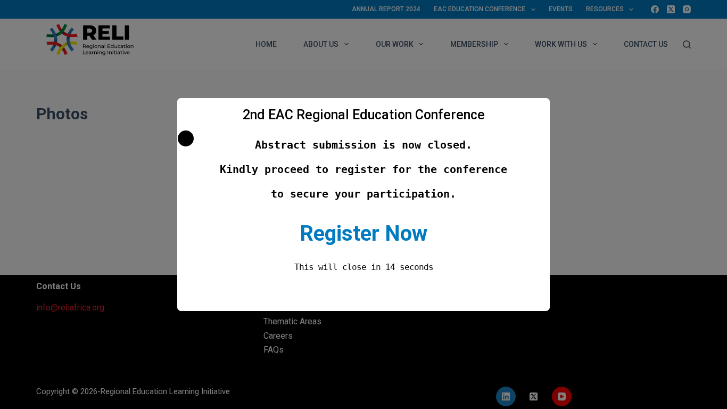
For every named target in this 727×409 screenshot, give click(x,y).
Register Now (363, 233)
